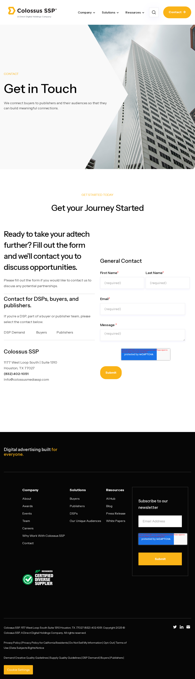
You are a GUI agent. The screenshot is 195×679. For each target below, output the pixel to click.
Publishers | (117, 657)
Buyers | (105, 657)
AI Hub (110, 498)
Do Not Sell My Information (85, 642)
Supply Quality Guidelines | (66, 657)
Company (85, 12)
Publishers (65, 332)
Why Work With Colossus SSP (43, 536)
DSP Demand (14, 332)
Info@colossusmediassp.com (26, 379)
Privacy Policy (12, 642)
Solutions (108, 12)
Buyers (41, 332)
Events (27, 513)
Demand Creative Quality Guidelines (26, 657)
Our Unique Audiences (85, 521)
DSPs (74, 513)
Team (26, 521)
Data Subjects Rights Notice (27, 648)
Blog (109, 506)
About (26, 498)
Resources (133, 12)
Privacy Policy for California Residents (45, 642)
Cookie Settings (18, 670)
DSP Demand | (91, 657)
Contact (175, 12)
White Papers (115, 521)
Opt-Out (109, 642)
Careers (28, 528)
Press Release (116, 513)
